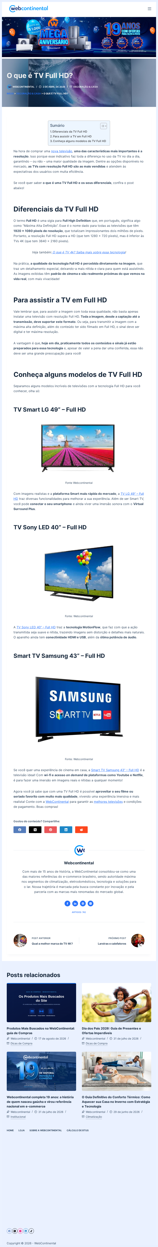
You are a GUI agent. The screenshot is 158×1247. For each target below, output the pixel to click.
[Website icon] (83, 903)
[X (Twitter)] (35, 829)
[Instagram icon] (90, 903)
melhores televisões (108, 802)
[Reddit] (81, 829)
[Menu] (149, 8)
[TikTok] (31, 1231)
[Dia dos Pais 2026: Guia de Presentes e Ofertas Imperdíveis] (116, 1002)
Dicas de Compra (21, 1043)
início (10, 93)
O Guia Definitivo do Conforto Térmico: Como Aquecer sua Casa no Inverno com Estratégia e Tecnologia (116, 1101)
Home (10, 1130)
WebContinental (57, 802)
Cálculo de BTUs (78, 1130)
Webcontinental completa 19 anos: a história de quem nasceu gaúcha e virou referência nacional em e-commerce (40, 1101)
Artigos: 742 (79, 912)
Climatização (94, 1116)
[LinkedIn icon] (75, 903)
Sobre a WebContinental (45, 1130)
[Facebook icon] (67, 903)
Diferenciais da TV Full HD (69, 131)
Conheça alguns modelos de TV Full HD (79, 141)
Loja (21, 1130)
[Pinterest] (50, 829)
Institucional (18, 1116)
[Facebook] (19, 829)
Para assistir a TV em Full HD (72, 136)
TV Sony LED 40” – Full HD (36, 627)
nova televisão (61, 151)
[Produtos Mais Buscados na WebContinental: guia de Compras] (41, 1002)
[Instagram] (20, 1231)
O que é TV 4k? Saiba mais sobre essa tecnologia (88, 252)
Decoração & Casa (85, 86)
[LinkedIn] (66, 829)
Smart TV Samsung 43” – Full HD (115, 770)
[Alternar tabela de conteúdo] (101, 126)
